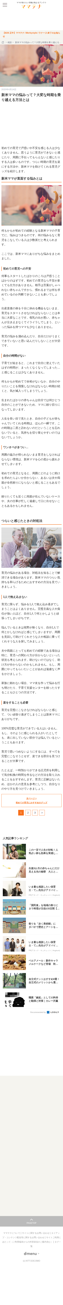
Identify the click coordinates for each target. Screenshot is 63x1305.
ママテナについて (12, 1233)
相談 (10, 42)
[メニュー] (4, 4)
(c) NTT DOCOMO (31, 1261)
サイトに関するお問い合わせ (36, 1233)
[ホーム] (3, 42)
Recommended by (38, 1012)
